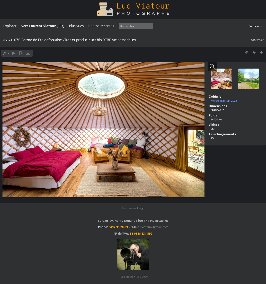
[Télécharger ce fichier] (28, 53)
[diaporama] (13, 53)
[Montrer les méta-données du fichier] (21, 53)
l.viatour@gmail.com (154, 227)
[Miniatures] (246, 52)
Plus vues (76, 26)
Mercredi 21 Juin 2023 (224, 101)
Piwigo (140, 208)
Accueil (7, 40)
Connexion (255, 26)
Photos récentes (101, 26)
